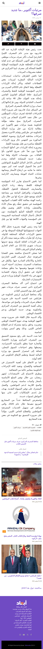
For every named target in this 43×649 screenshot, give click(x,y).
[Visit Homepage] (21, 3)
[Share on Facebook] (35, 43)
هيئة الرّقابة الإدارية (35, 430)
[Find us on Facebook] (31, 635)
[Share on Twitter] (21, 43)
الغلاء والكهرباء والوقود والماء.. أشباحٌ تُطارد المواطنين (22, 499)
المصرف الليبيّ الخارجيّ (29, 427)
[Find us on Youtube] (24, 635)
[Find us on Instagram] (20, 635)
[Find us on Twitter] (27, 635)
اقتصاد (4, 494)
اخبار (4, 531)
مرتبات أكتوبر (17, 427)
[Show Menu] (39, 3)
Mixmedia (28, 645)
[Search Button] (3, 3)
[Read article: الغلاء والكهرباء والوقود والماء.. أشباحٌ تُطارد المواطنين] (22, 482)
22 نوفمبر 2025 (36, 18)
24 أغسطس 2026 (36, 541)
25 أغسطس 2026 (36, 501)
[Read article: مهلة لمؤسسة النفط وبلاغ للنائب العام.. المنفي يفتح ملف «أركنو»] (22, 519)
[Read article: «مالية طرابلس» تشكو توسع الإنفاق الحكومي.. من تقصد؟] (22, 559)
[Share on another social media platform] (8, 43)
